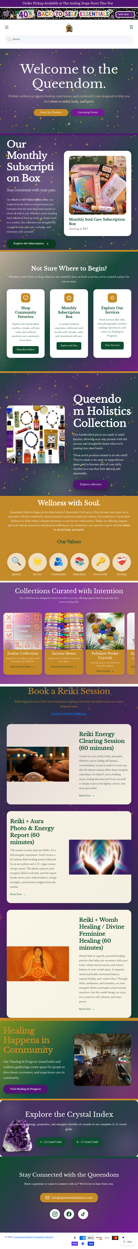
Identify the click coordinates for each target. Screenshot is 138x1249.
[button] (131, 27)
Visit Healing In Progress (25, 1089)
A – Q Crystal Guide (51, 1141)
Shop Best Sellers (26, 350)
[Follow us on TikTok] (83, 1214)
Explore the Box (69, 346)
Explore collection (91, 484)
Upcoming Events (88, 112)
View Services (112, 345)
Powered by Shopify (44, 1237)
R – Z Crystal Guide (87, 1141)
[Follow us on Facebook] (69, 1214)
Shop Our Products (51, 112)
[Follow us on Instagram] (55, 1214)
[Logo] (69, 27)
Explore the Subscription (28, 243)
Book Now (87, 796)
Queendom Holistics (23, 1237)
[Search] (8, 39)
